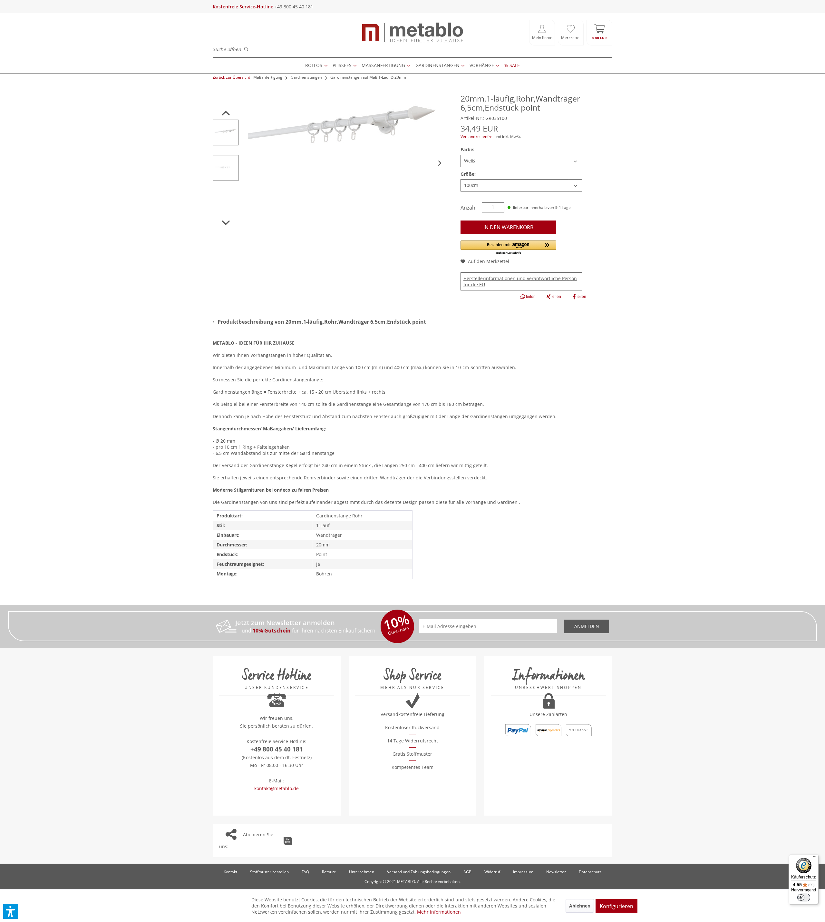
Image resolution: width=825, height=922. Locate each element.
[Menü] (815, 858)
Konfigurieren (616, 906)
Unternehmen (361, 872)
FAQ (305, 872)
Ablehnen (579, 906)
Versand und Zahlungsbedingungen (419, 872)
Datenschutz (590, 872)
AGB (467, 872)
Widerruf (492, 872)
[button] (508, 247)
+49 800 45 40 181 (276, 749)
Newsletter (556, 872)
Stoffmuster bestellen (269, 872)
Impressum (523, 872)
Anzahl (469, 207)
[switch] (803, 897)
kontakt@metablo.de (276, 788)
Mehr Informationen (439, 912)
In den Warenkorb (508, 227)
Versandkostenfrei (477, 136)
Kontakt (230, 872)
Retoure (329, 872)
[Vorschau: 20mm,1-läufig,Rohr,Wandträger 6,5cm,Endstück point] (225, 132)
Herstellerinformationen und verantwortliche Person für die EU (520, 281)
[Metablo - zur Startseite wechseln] (412, 32)
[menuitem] (542, 32)
